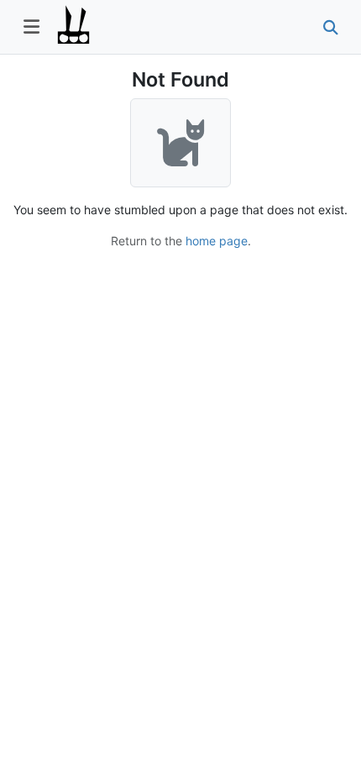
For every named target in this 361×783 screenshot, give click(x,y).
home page (217, 241)
